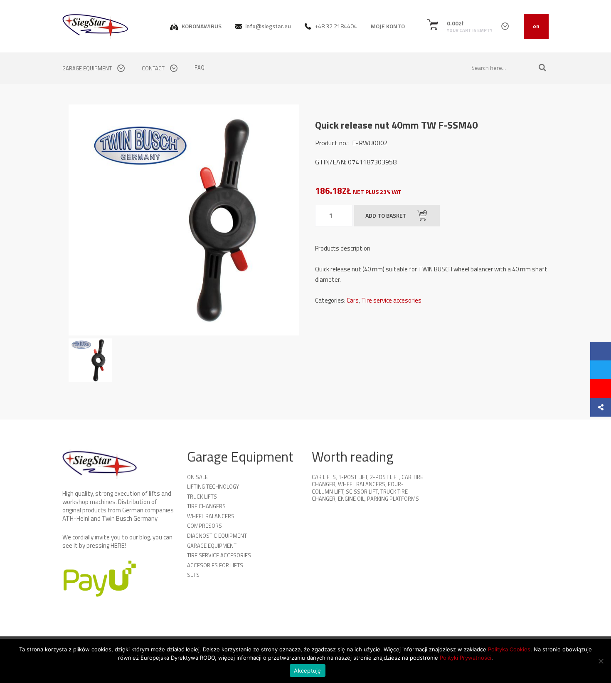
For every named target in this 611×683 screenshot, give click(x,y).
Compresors (204, 526)
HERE (118, 545)
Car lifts (324, 477)
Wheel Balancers (210, 516)
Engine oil (351, 498)
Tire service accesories (391, 300)
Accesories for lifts (215, 565)
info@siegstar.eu (267, 26)
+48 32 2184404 (335, 26)
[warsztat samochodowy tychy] (95, 25)
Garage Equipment (212, 545)
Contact (154, 68)
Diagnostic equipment (217, 535)
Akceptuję (307, 670)
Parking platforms (393, 498)
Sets (193, 575)
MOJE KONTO (388, 26)
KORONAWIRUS (201, 26)
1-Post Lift (352, 477)
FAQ (199, 67)
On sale (197, 477)
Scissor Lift (362, 491)
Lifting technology (213, 486)
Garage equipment (87, 68)
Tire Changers (206, 506)
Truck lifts (202, 496)
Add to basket (386, 215)
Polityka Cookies (509, 649)
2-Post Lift (384, 477)
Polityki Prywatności (465, 657)
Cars (353, 300)
